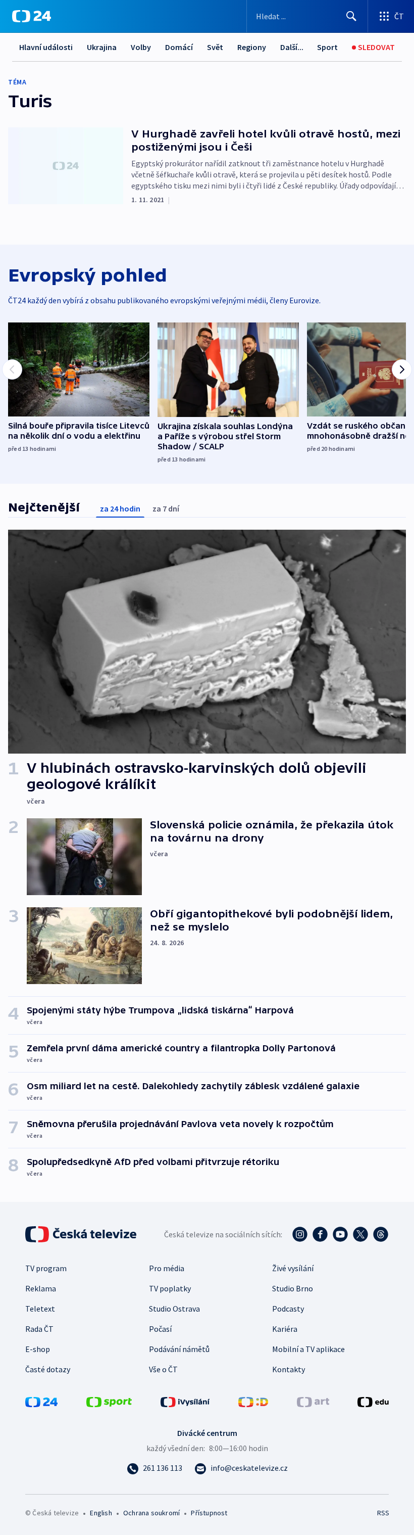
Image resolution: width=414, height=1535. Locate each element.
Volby (141, 47)
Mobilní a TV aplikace (308, 1349)
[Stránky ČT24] (41, 1401)
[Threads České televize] (381, 1234)
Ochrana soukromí (151, 1512)
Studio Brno (292, 1288)
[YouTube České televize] (340, 1234)
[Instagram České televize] (300, 1234)
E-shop (37, 1349)
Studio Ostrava (174, 1309)
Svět (215, 47)
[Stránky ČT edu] (373, 1401)
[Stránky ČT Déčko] (253, 1401)
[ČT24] (31, 16)
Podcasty (288, 1309)
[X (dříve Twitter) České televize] (360, 1234)
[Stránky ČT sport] (109, 1401)
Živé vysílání (293, 1268)
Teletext (40, 1309)
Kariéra (284, 1329)
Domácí (179, 47)
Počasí (160, 1329)
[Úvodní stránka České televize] (81, 1234)
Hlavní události (46, 47)
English (101, 1512)
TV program (46, 1268)
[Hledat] (351, 16)
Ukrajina (102, 47)
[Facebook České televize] (320, 1234)
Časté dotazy (47, 1369)
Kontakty (288, 1369)
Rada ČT (39, 1329)
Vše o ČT (163, 1369)
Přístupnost (209, 1512)
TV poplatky (170, 1288)
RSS (383, 1512)
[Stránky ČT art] (313, 1401)
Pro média (166, 1268)
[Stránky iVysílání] (185, 1401)
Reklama (40, 1288)
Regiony (251, 47)
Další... (291, 47)
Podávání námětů (179, 1349)
